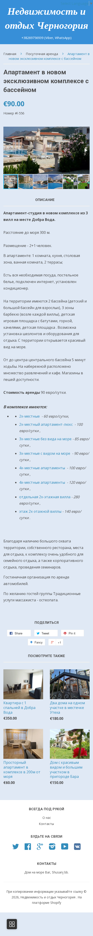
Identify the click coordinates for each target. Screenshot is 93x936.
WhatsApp (62, 38)
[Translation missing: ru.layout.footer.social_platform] (15, 848)
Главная (9, 53)
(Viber (48, 38)
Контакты (46, 824)
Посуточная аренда (42, 53)
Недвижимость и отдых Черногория (46, 18)
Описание (45, 200)
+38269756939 (32, 38)
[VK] (77, 848)
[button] (85, 150)
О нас (46, 817)
